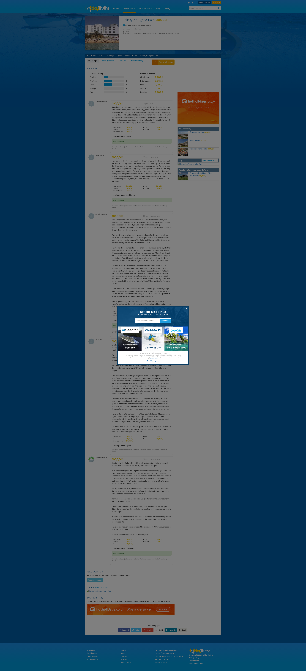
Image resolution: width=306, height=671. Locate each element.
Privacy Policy (154, 358)
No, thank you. (153, 361)
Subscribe (165, 321)
